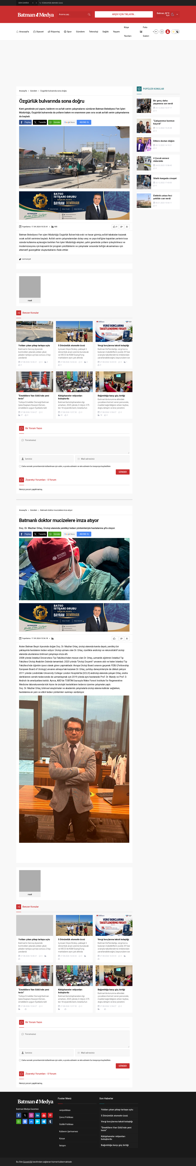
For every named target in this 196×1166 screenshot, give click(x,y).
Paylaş (28, 122)
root (30, 300)
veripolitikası (64, 1110)
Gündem (33, 91)
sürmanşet (26, 259)
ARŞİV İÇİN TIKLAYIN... (124, 14)
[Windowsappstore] (43, 1121)
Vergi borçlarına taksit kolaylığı (54, 3)
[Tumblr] (50, 1121)
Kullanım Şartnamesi (68, 1131)
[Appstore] (31, 1121)
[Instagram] (31, 1115)
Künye (62, 1138)
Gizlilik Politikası (66, 1124)
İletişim (62, 1145)
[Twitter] (25, 1115)
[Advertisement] (98, 62)
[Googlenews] (25, 1121)
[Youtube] (43, 1115)
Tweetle (42, 122)
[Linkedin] (37, 1115)
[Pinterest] (50, 1115)
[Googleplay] (37, 1121)
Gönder (57, 122)
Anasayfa (23, 91)
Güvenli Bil (27, 1162)
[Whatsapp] (18, 1121)
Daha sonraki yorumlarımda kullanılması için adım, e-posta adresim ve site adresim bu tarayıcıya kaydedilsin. (66, 466)
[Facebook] (18, 1115)
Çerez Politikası (66, 1117)
